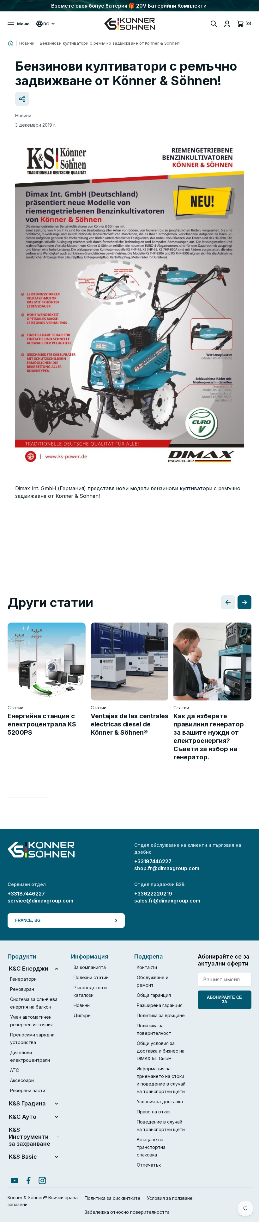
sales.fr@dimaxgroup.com (167, 900)
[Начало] (11, 43)
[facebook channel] (28, 1180)
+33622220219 (153, 893)
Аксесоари (22, 1080)
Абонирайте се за (224, 999)
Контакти (147, 967)
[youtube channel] (14, 1180)
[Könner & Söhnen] (129, 24)
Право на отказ (154, 1111)
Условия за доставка (160, 1101)
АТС (14, 1070)
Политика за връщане (161, 1015)
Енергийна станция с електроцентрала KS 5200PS (42, 724)
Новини (26, 43)
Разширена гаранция (160, 1005)
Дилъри (82, 1015)
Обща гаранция (154, 995)
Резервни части (27, 1090)
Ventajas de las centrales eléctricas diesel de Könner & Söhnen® (129, 724)
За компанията (90, 967)
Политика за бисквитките (113, 1198)
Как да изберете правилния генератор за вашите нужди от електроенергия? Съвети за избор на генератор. (208, 736)
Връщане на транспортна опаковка (151, 1147)
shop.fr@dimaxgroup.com (166, 868)
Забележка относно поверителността (127, 1212)
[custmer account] (227, 24)
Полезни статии (91, 977)
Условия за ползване (170, 1198)
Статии (15, 707)
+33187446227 (153, 861)
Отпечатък (149, 1165)
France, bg (27, 920)
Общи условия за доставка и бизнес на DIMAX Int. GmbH (160, 1051)
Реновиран (22, 989)
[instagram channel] (42, 1180)
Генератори (23, 979)
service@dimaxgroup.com (40, 900)
